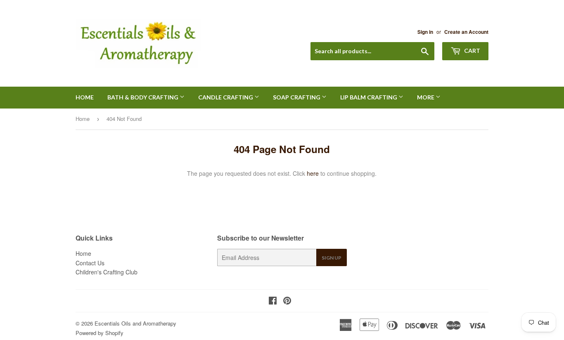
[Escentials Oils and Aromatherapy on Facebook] (272, 301)
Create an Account (466, 31)
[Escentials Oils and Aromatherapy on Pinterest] (287, 301)
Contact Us (90, 263)
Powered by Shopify (99, 333)
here (313, 173)
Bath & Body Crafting (143, 97)
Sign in (425, 31)
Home (85, 97)
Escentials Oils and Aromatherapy (135, 323)
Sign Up (331, 258)
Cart (471, 50)
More (426, 97)
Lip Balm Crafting (369, 97)
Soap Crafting (297, 97)
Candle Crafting (226, 97)
